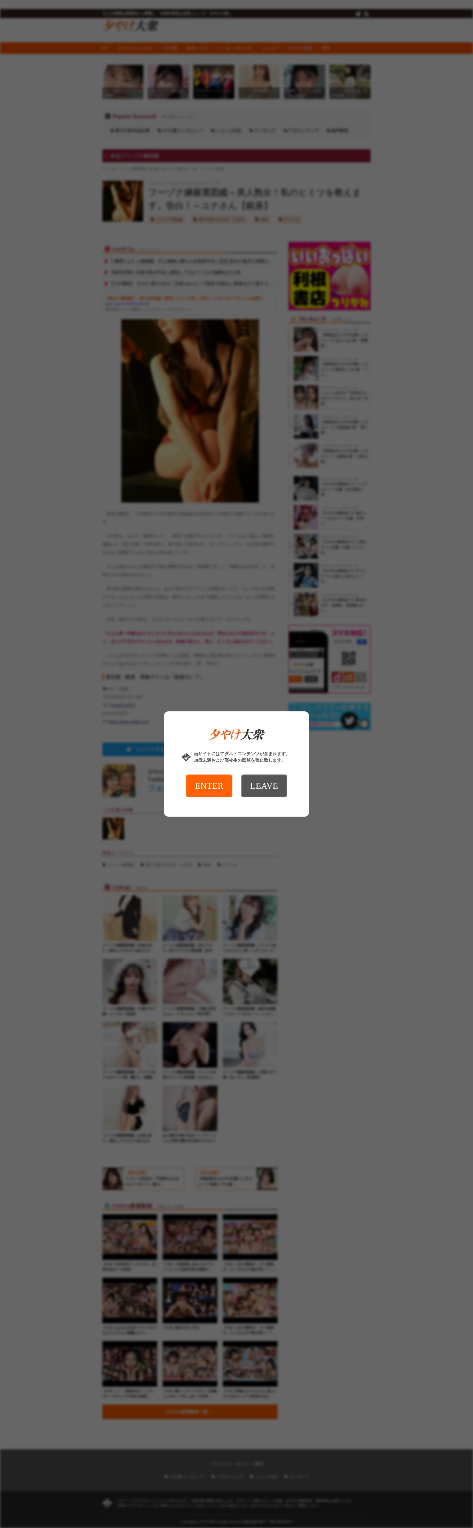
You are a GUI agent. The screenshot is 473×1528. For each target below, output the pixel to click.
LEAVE (264, 786)
